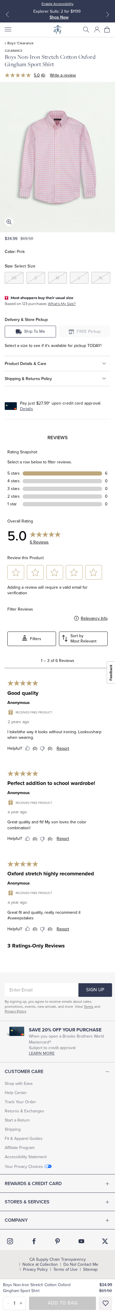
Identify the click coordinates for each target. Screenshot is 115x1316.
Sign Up (95, 990)
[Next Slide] (107, 14)
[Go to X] (105, 1241)
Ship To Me (34, 331)
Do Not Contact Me (80, 1264)
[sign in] (97, 30)
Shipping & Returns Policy (28, 379)
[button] (86, 29)
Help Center (16, 1092)
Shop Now (59, 17)
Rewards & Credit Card (33, 1184)
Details (26, 408)
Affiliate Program (19, 1147)
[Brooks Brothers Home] (57, 29)
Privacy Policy (15, 1011)
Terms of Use (65, 1269)
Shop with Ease (19, 1083)
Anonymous (18, 702)
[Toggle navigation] (7, 29)
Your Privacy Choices (24, 1166)
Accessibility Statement (26, 1156)
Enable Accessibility (57, 4)
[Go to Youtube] (81, 1241)
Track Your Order (20, 1101)
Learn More (42, 1053)
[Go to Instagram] (10, 1241)
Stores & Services (27, 1202)
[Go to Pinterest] (57, 1241)
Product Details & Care (25, 364)
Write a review (63, 75)
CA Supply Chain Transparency (57, 1259)
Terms (88, 1007)
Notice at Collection (40, 1264)
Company (16, 1220)
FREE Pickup (89, 331)
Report (63, 748)
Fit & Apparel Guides (23, 1138)
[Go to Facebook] (34, 1241)
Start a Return (17, 1120)
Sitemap (90, 1269)
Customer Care (24, 1072)
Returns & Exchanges (24, 1111)
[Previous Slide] (7, 14)
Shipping (13, 1129)
